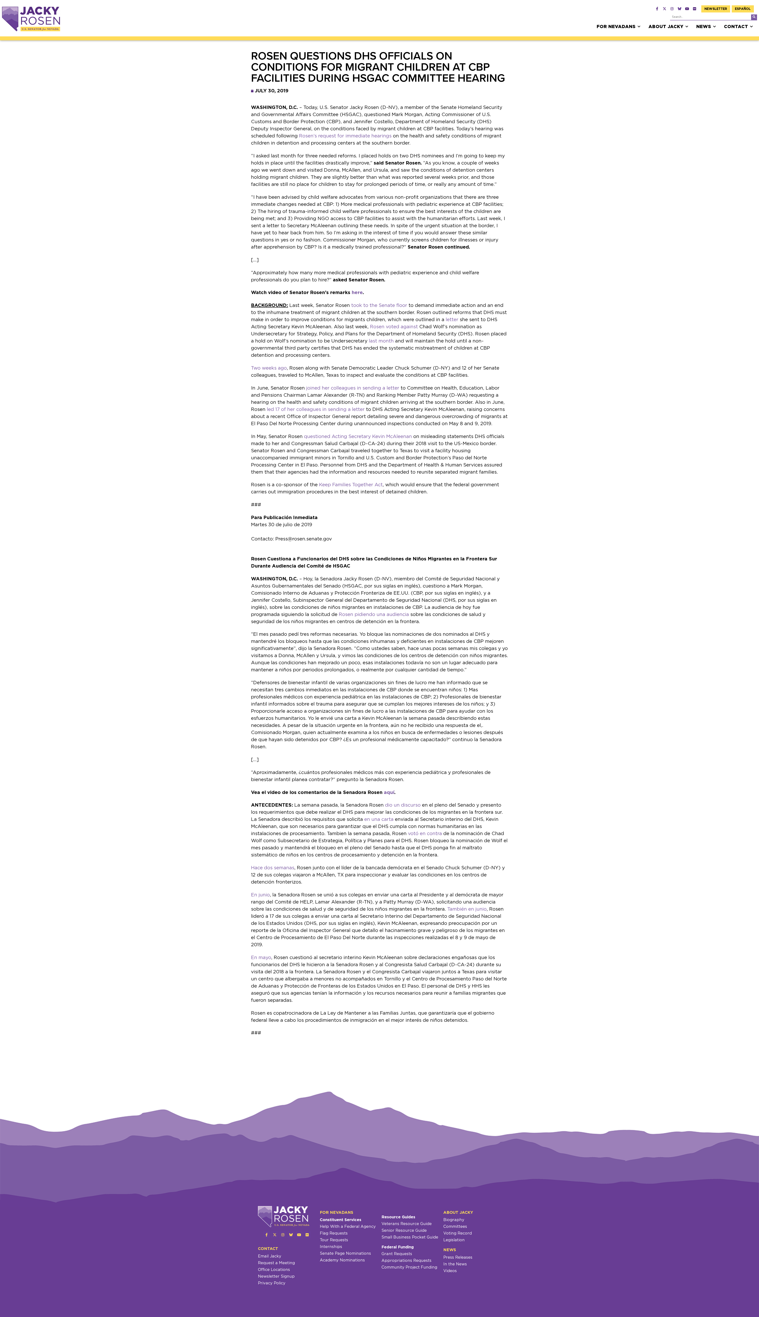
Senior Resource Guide (404, 1231)
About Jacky (666, 27)
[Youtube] (687, 8)
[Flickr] (694, 8)
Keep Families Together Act (351, 485)
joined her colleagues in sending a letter (352, 388)
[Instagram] (672, 8)
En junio (260, 895)
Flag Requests (334, 1233)
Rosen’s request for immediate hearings (345, 136)
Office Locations (274, 1270)
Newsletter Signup (276, 1276)
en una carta (379, 819)
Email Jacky (269, 1256)
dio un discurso (403, 805)
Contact (736, 27)
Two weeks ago (269, 368)
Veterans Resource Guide (406, 1224)
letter (452, 319)
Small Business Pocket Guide (409, 1237)
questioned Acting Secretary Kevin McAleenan (358, 436)
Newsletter (715, 8)
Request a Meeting (276, 1263)
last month (381, 341)
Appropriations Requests (406, 1261)
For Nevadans (616, 27)
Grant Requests (396, 1254)
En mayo (261, 957)
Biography (453, 1220)
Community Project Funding (409, 1267)
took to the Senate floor (379, 305)
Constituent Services (340, 1220)
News (703, 27)
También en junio (467, 909)
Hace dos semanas (272, 868)
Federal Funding (397, 1247)
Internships (331, 1247)
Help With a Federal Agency (348, 1227)
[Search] (754, 17)
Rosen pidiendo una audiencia (374, 614)
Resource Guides (398, 1217)
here (357, 292)
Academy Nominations (342, 1260)
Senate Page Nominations (345, 1254)
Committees (455, 1227)
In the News (455, 1264)
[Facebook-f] (657, 8)
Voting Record (457, 1233)
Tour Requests (334, 1240)
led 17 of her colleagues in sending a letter (316, 409)
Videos (450, 1271)
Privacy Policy (271, 1283)
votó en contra (425, 833)
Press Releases (457, 1257)
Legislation (454, 1240)
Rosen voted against (394, 327)
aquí (389, 792)
